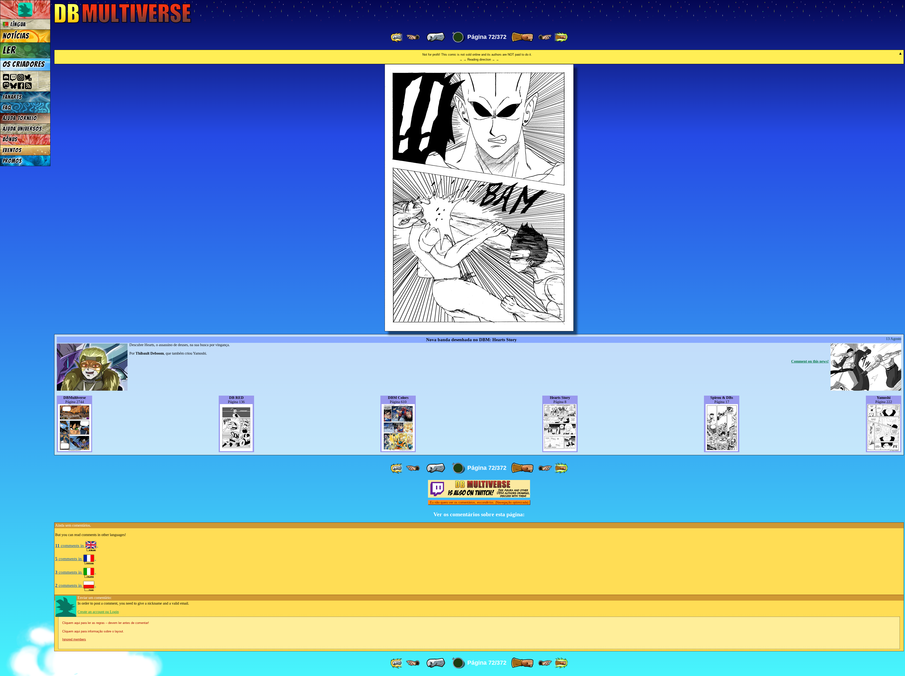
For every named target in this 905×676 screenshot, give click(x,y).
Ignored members (74, 639)
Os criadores (24, 64)
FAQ (7, 108)
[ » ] (522, 37)
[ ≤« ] (413, 37)
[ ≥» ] (545, 37)
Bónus (10, 139)
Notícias (16, 36)
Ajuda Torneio (20, 118)
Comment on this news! (810, 361)
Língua (17, 24)
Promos (12, 161)
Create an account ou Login (98, 612)
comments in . (76, 545)
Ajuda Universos (22, 129)
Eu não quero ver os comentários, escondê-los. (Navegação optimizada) (479, 502)
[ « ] (436, 37)
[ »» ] (561, 37)
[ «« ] (397, 37)
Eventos (12, 150)
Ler (9, 50)
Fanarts (12, 97)
